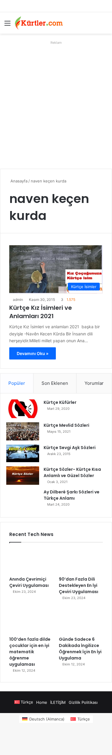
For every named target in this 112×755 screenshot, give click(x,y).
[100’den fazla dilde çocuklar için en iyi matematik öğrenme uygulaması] (31, 621)
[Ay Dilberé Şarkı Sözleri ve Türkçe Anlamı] (22, 500)
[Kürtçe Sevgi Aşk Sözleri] (22, 453)
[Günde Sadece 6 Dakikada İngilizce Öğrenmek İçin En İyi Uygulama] (81, 621)
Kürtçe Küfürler (60, 402)
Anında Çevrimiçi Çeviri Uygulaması (29, 582)
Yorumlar (94, 383)
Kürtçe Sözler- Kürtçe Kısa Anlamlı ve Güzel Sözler (72, 472)
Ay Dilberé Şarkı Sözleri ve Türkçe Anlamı (71, 495)
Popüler (16, 383)
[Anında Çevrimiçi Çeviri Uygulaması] (31, 560)
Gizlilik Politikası (83, 702)
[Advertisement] (56, 102)
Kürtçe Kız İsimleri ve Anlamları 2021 (40, 312)
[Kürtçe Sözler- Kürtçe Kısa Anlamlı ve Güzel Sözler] (22, 475)
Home (41, 702)
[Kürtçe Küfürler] (22, 408)
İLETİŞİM (58, 702)
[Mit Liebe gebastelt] (39, 22)
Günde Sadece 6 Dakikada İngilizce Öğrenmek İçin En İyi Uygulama (80, 648)
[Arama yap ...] (105, 25)
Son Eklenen (55, 383)
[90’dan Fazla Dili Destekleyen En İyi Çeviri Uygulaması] (81, 560)
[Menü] (7, 25)
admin (18, 299)
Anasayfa (18, 181)
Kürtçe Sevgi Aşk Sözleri (70, 448)
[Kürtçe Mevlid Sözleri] (22, 431)
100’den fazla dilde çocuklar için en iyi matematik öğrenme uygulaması (29, 651)
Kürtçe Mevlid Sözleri (66, 425)
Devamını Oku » (32, 353)
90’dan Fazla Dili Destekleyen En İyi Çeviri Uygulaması (78, 585)
